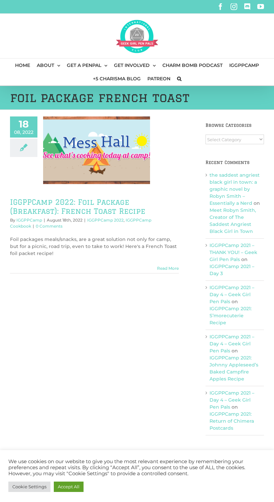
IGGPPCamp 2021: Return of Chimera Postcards (232, 421)
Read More (168, 268)
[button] (179, 78)
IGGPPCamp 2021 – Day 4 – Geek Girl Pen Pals (232, 294)
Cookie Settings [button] (29, 486)
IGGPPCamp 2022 (105, 220)
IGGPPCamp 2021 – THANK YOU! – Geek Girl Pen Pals (233, 252)
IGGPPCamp (29, 220)
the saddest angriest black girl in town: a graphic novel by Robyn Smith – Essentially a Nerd (235, 189)
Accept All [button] (69, 486)
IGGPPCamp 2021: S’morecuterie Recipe (231, 316)
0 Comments (49, 226)
